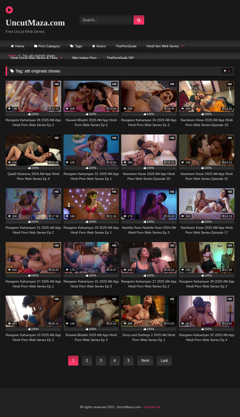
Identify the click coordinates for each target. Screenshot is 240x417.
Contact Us (152, 407)
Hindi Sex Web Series (163, 46)
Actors (101, 46)
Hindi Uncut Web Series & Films (34, 58)
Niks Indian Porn (84, 58)
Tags (78, 46)
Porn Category (49, 46)
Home (19, 46)
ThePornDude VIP (120, 58)
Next (145, 361)
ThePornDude (126, 46)
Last (164, 361)
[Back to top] (225, 403)
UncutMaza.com (35, 22)
